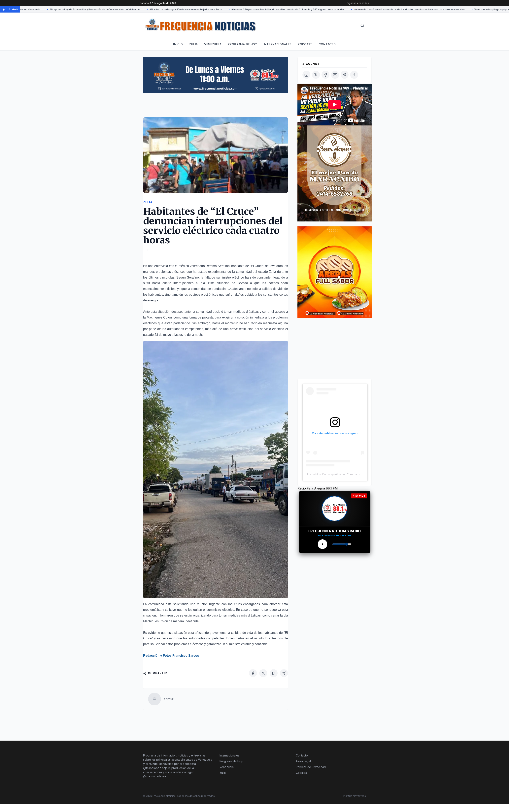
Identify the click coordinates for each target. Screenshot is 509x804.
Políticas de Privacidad (311, 767)
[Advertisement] (215, 107)
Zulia (193, 44)
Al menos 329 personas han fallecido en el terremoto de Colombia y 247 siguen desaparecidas (256, 9)
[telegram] (345, 75)
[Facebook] (253, 673)
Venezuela (212, 44)
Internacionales (277, 44)
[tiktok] (354, 75)
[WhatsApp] (274, 673)
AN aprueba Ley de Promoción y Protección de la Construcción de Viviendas (63, 9)
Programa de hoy (242, 44)
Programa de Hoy (231, 761)
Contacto (327, 44)
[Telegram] (284, 673)
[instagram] (306, 75)
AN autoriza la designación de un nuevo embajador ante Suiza (154, 9)
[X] (263, 673)
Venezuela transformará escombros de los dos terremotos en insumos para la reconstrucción (378, 9)
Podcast (305, 44)
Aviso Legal (303, 761)
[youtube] (335, 75)
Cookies (301, 772)
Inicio (178, 44)
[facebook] (325, 75)
